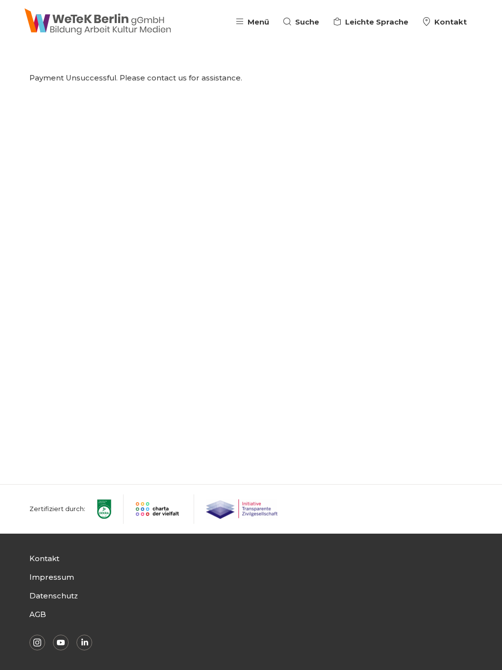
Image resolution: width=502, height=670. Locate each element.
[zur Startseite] (98, 21)
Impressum (51, 577)
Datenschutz (53, 595)
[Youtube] (61, 642)
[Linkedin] (84, 642)
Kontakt (44, 558)
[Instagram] (37, 642)
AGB (37, 614)
